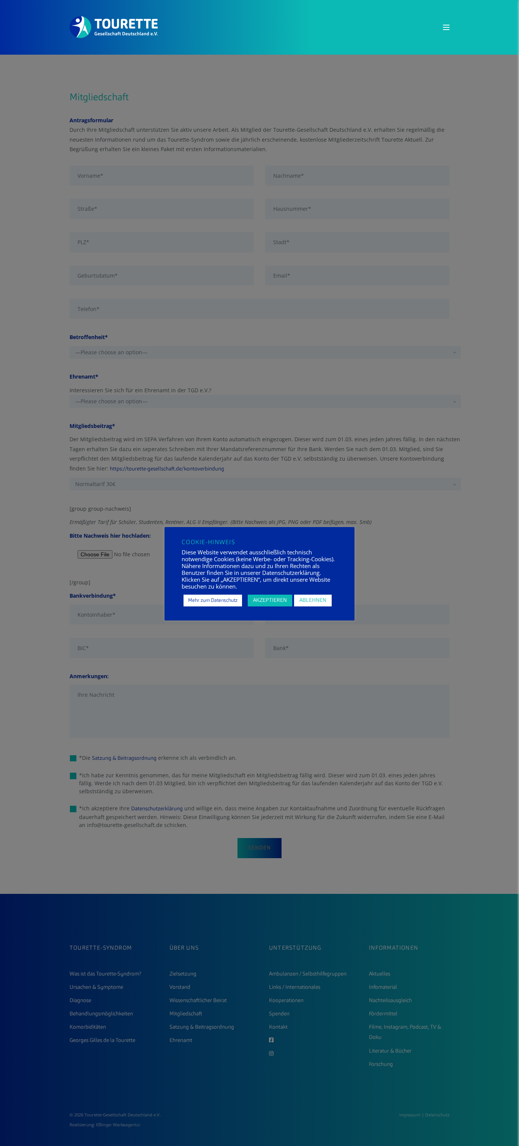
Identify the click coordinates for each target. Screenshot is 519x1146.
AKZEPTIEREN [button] (270, 600)
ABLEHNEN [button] (312, 600)
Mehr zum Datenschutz (212, 600)
